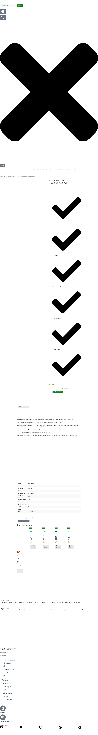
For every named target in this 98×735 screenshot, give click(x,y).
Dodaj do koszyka (58, 391)
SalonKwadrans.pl (3, 176)
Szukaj (19, 5)
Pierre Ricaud (31, 483)
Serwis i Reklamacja (7, 687)
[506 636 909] (3, 708)
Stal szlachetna (31, 493)
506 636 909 (3, 712)
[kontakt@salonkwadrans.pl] (3, 717)
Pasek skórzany (31, 502)
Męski (29, 490)
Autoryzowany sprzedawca (9, 660)
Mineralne (30, 506)
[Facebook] (1, 727)
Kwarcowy (30, 488)
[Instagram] (40, 727)
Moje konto (5, 680)
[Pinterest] (60, 727)
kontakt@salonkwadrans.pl (6, 721)
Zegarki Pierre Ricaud (16, 176)
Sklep (9, 176)
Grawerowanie (6, 683)
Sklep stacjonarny (7, 662)
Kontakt (4, 666)
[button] (23, 521)
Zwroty (4, 689)
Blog (4, 665)
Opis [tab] (20, 406)
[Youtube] (21, 727)
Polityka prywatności (7, 686)
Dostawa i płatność (7, 682)
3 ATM (29, 504)
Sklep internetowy (7, 663)
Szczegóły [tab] (25, 406)
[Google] (79, 727)
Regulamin (5, 684)
